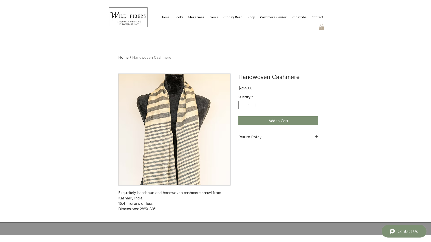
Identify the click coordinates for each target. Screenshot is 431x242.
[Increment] (255, 105)
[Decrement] (242, 105)
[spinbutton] (249, 105)
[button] (321, 27)
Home (123, 57)
